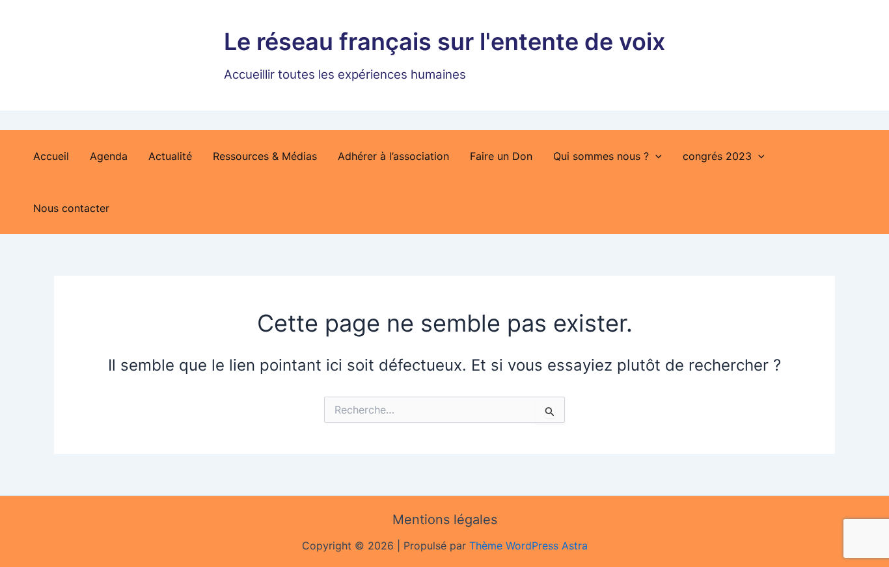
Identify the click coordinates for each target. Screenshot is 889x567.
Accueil (51, 156)
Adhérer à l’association (393, 156)
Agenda (109, 156)
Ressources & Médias (265, 156)
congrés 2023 (717, 156)
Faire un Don (501, 156)
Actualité (170, 156)
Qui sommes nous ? (601, 156)
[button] (655, 156)
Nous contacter (71, 208)
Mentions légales (444, 519)
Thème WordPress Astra (528, 545)
